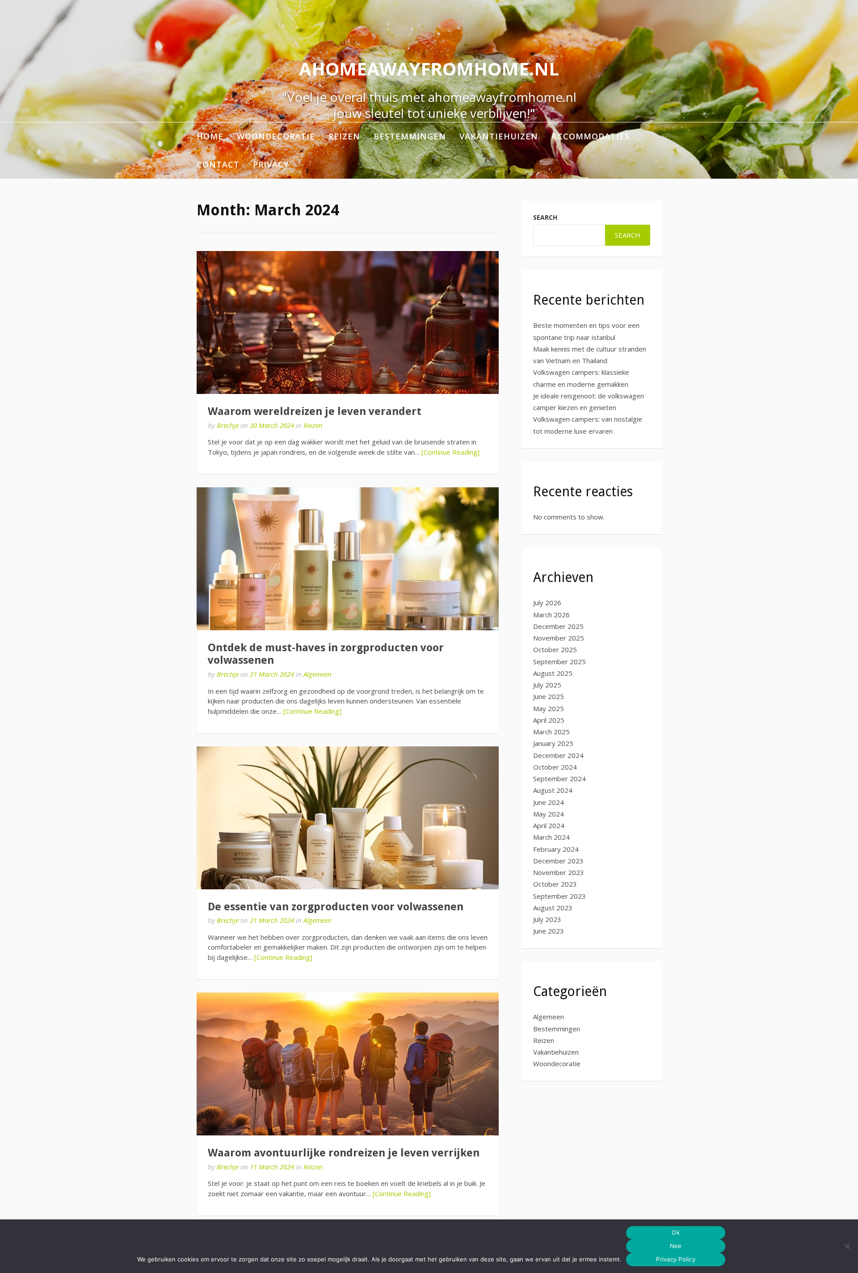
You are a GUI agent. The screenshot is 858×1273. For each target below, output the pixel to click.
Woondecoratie (276, 136)
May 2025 (548, 708)
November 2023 (558, 872)
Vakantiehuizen (498, 136)
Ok (676, 1232)
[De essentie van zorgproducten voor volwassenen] (348, 817)
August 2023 (552, 907)
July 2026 (547, 602)
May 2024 (548, 813)
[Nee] (846, 1246)
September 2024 (559, 778)
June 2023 (548, 930)
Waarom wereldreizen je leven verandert (314, 411)
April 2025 (548, 720)
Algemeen (317, 674)
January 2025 (553, 743)
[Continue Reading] (450, 452)
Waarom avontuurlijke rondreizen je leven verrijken (343, 1153)
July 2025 (547, 684)
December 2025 (558, 626)
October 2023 (555, 883)
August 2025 (552, 673)
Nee (676, 1245)
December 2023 (558, 860)
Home (210, 136)
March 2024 (551, 837)
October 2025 (555, 649)
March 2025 (551, 731)
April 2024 (548, 825)
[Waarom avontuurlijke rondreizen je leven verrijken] (348, 1063)
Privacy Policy (675, 1259)
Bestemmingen (410, 136)
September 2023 (559, 896)
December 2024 (558, 755)
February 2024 (556, 849)
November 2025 (558, 637)
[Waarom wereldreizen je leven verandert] (348, 322)
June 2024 (548, 802)
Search (545, 217)
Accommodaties (590, 136)
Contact (218, 164)
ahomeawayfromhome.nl (429, 68)
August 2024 (552, 790)
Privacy (271, 164)
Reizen (344, 136)
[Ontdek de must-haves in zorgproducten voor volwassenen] (348, 558)
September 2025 (559, 661)
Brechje (228, 425)
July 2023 (547, 919)
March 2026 (551, 614)
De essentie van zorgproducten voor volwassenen (335, 906)
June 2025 (548, 696)
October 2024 (555, 766)
